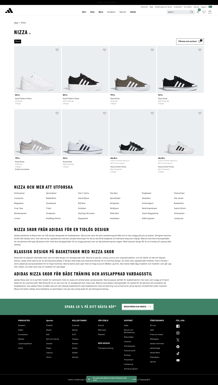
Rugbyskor (147, 193)
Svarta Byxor (83, 198)
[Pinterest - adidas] (188, 347)
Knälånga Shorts (53, 219)
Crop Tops (18, 208)
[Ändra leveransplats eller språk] (210, 7)
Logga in (204, 7)
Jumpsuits (18, 198)
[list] (95, 41)
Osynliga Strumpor (86, 213)
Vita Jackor (179, 198)
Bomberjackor (20, 213)
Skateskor (146, 198)
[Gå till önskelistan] (204, 12)
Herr (84, 12)
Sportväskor (51, 193)
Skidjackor (114, 203)
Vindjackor (50, 213)
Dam (92, 12)
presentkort (178, 7)
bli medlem (188, 7)
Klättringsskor (148, 219)
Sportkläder (115, 198)
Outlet (133, 12)
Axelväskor (115, 219)
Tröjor (48, 208)
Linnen (17, 219)
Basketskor (179, 203)
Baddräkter (51, 198)
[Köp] (9, 11)
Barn (101, 12)
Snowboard (51, 203)
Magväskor (19, 203)
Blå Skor (82, 203)
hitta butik (144, 7)
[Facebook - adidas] (188, 326)
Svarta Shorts (180, 208)
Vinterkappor (148, 203)
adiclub (196, 7)
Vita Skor (114, 193)
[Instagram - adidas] (188, 333)
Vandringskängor (149, 208)
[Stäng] (89, 379)
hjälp (151, 7)
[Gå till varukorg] (210, 12)
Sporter (122, 12)
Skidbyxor (114, 208)
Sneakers (111, 12)
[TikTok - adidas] (188, 353)
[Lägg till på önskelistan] (57, 50)
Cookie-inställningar (76, 380)
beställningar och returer (163, 7)
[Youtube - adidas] (188, 360)
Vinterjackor (19, 193)
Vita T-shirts (83, 193)
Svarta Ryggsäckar (150, 213)
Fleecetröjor (179, 193)
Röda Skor (114, 213)
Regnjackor (83, 219)
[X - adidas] (188, 340)
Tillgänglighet (144, 380)
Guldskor (82, 208)
